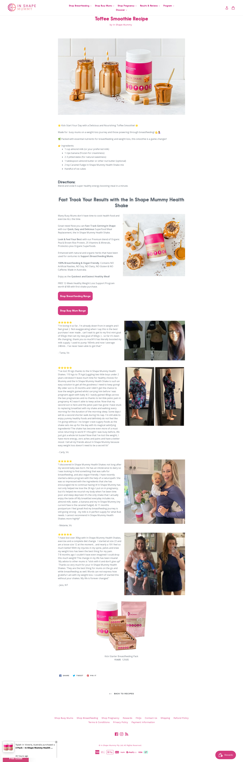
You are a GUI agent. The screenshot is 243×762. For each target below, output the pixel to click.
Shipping (165, 718)
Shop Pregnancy (126, 5)
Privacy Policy (120, 722)
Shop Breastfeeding (79, 5)
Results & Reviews (149, 5)
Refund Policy (181, 718)
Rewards (127, 718)
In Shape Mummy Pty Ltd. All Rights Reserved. (121, 745)
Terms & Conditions (99, 722)
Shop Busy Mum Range (73, 310)
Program (168, 5)
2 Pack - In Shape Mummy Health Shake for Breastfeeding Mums (34, 746)
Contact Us (151, 718)
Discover (121, 9)
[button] (16, 758)
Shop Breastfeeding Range (75, 296)
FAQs (138, 718)
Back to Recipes (123, 693)
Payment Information (143, 722)
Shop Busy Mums (104, 5)
